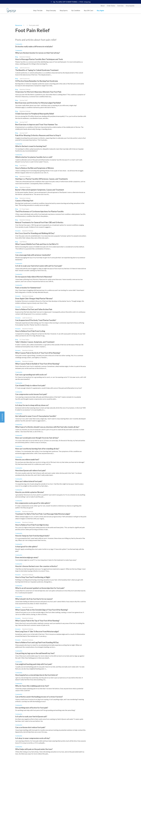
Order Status (111, 6)
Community (18, 44)
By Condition (75, 10)
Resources (18, 25)
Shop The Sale (37, 10)
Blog (16, 57)
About (103, 6)
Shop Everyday (51, 10)
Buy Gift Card (88, 10)
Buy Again (100, 10)
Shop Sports (64, 10)
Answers (18, 231)
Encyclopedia (130, 6)
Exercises (120, 6)
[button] (2, 417)
